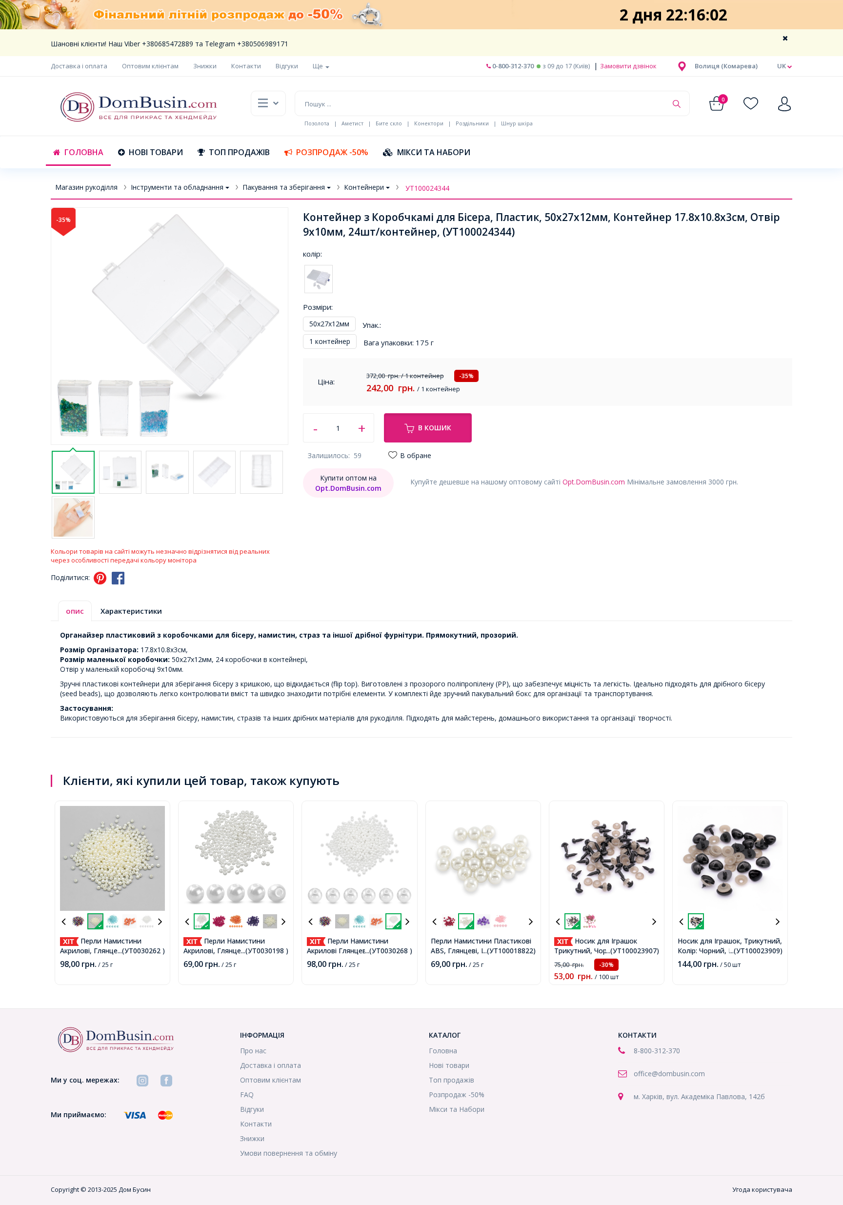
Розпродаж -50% (332, 152)
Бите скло (389, 123)
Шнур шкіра (517, 123)
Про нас (253, 1050)
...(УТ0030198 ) (264, 950)
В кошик (434, 427)
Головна (83, 152)
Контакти (246, 65)
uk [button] (782, 65)
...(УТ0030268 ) (388, 950)
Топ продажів (239, 152)
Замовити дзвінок (628, 65)
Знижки (205, 65)
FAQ (247, 1094)
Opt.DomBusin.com (593, 481)
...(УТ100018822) (509, 950)
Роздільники (472, 123)
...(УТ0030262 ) (141, 950)
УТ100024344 (427, 188)
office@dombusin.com (669, 1073)
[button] (726, 66)
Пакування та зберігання (283, 187)
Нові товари (156, 152)
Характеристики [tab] (131, 611)
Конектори (428, 123)
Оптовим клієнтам (150, 65)
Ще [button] (318, 65)
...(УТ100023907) (632, 950)
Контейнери (364, 187)
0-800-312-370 (512, 65)
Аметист (352, 123)
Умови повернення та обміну (288, 1153)
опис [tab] (75, 611)
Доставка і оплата (79, 65)
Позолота (316, 123)
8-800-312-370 (657, 1050)
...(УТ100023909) (756, 950)
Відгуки (287, 65)
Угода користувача (762, 1189)
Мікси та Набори (433, 152)
